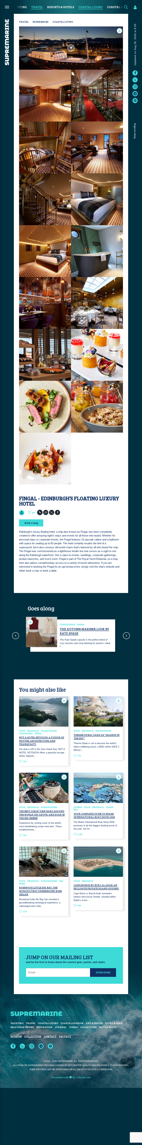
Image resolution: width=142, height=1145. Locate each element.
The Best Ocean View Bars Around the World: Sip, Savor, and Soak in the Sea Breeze (42, 814)
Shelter (38, 733)
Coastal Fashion (67, 624)
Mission (16, 1036)
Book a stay (31, 523)
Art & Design (94, 1023)
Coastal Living (90, 7)
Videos (73, 1027)
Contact (50, 1036)
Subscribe (103, 972)
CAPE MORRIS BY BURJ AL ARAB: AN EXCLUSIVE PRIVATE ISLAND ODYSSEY (96, 886)
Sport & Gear (113, 1023)
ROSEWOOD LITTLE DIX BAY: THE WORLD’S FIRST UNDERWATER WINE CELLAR (40, 891)
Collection (32, 1036)
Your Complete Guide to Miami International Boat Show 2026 (94, 815)
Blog (76, 809)
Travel (37, 7)
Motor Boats (108, 1027)
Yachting (19, 7)
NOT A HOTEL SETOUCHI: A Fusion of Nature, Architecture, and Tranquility (41, 741)
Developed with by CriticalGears (71, 1077)
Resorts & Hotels (60, 7)
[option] (71, 635)
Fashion (80, 624)
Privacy (65, 1036)
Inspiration (44, 1027)
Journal (109, 806)
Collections (88, 1027)
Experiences (40, 21)
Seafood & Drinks (49, 806)
